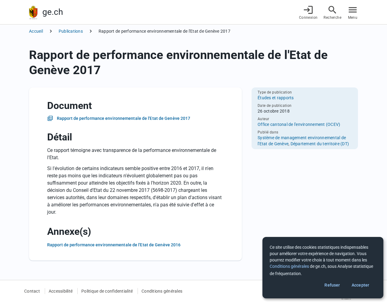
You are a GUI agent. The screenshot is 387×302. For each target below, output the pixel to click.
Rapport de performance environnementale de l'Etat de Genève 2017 (123, 118)
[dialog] (322, 267)
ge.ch (52, 12)
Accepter (360, 285)
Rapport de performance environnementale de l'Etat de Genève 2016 (113, 244)
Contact (32, 291)
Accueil (36, 31)
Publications (71, 31)
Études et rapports (276, 97)
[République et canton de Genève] (33, 12)
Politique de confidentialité (107, 291)
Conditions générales (161, 291)
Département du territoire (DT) (320, 143)
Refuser (332, 285)
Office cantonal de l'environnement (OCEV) (299, 124)
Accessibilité (61, 291)
